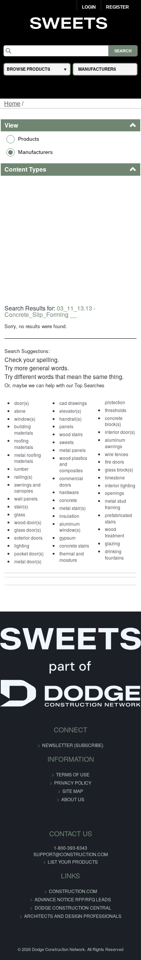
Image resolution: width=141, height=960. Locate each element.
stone (20, 411)
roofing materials (23, 443)
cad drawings (73, 403)
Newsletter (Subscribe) (72, 745)
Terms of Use (72, 774)
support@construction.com (70, 854)
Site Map (72, 791)
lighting (21, 545)
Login (89, 7)
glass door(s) (27, 529)
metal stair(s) (72, 508)
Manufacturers (35, 152)
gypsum (67, 537)
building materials (23, 429)
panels (66, 426)
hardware (69, 492)
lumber (21, 469)
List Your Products (73, 861)
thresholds (115, 410)
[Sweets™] (70, 22)
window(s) (24, 418)
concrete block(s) (114, 421)
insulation (69, 516)
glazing (112, 543)
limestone (115, 477)
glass (19, 514)
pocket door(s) (29, 553)
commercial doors (71, 481)
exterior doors (28, 537)
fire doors (114, 461)
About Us (72, 799)
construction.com (73, 891)
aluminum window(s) (69, 526)
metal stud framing (115, 503)
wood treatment (114, 532)
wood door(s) (27, 522)
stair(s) (21, 506)
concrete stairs (74, 545)
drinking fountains (114, 554)
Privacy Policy (72, 782)
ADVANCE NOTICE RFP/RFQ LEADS (73, 899)
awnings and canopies (27, 487)
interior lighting (120, 485)
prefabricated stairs (118, 518)
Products (28, 139)
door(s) (21, 403)
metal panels (72, 450)
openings (114, 493)
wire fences (116, 454)
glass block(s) (119, 469)
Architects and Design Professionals (72, 916)
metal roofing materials (27, 458)
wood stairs (71, 434)
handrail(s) (70, 418)
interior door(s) (120, 432)
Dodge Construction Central (73, 907)
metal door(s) (27, 561)
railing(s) (23, 476)
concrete (68, 500)
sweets (66, 442)
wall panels (26, 498)
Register (117, 7)
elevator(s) (70, 411)
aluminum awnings (115, 443)
